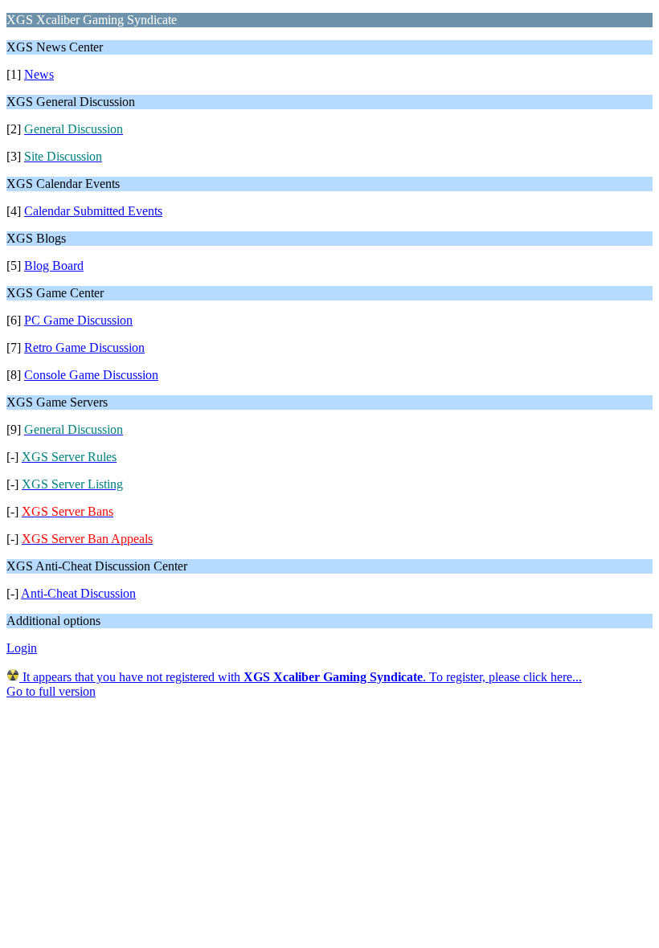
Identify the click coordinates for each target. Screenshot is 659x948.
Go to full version (51, 691)
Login (21, 648)
